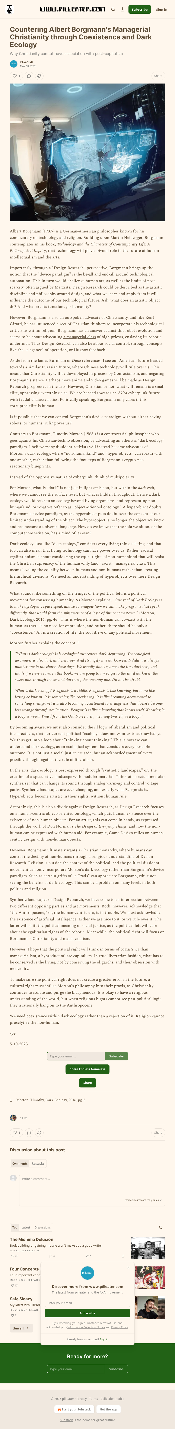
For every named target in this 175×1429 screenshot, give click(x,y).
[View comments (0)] (29, 76)
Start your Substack (76, 1409)
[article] (87, 1248)
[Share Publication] (122, 9)
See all (18, 1328)
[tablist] (28, 1163)
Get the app (108, 1409)
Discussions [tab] (43, 1227)
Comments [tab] (20, 1163)
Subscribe (140, 9)
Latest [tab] (26, 1227)
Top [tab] (14, 1227)
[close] (128, 1268)
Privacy (82, 1399)
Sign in (161, 9)
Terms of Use (108, 1323)
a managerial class (79, 337)
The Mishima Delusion (31, 1239)
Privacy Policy (119, 1327)
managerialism (76, 939)
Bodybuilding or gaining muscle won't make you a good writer (56, 1245)
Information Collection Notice (86, 1327)
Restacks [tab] (38, 1163)
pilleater (26, 61)
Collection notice (112, 1399)
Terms (93, 1399)
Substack (66, 1420)
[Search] (113, 9)
